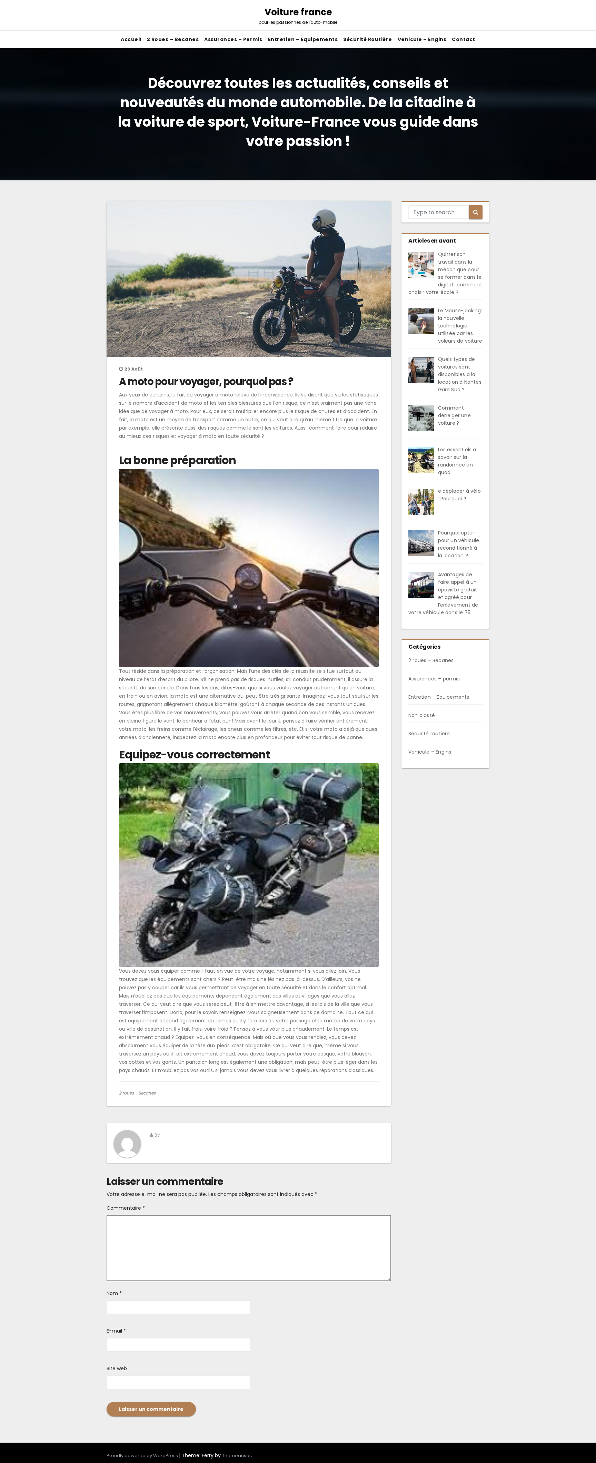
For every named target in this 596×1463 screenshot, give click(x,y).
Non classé (421, 715)
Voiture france (298, 15)
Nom (114, 1293)
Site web (117, 1368)
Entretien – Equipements (303, 39)
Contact (463, 39)
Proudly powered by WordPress (143, 1455)
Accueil (131, 39)
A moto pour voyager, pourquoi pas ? (206, 382)
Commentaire (126, 1208)
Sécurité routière (367, 39)
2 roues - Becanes (137, 1093)
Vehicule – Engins (422, 39)
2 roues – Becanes (173, 39)
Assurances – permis (233, 39)
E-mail (116, 1330)
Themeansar (236, 1455)
